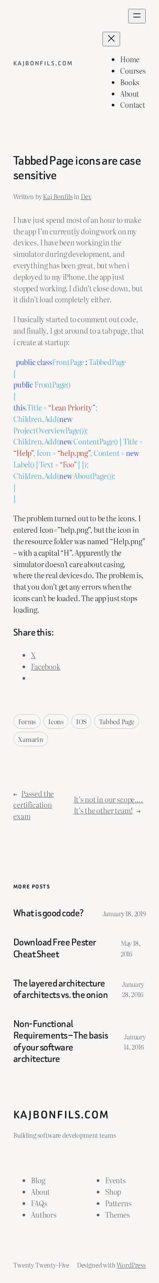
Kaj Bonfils (57, 196)
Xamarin (30, 739)
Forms (27, 721)
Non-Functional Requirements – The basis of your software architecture (60, 1041)
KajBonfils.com (43, 63)
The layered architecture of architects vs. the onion (60, 989)
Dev (86, 196)
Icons (56, 721)
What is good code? (48, 913)
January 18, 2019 (124, 913)
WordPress (131, 1264)
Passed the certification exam (33, 805)
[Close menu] (111, 39)
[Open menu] (137, 16)
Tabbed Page (116, 721)
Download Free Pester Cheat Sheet (54, 948)
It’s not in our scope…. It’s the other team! (108, 805)
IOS (81, 721)
